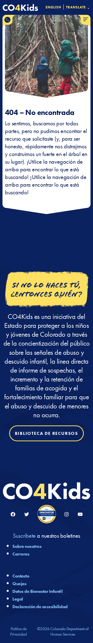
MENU (86, 19)
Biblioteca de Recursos (46, 433)
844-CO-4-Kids (7, 20)
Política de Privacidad (18, 631)
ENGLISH (54, 7)
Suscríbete (24, 535)
